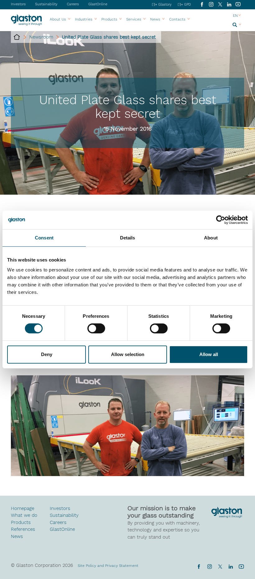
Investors (18, 4)
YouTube (238, 4)
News (17, 536)
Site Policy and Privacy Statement (108, 565)
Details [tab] (127, 237)
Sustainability (46, 4)
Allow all (208, 354)
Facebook (202, 4)
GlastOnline (97, 4)
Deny (46, 354)
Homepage (22, 508)
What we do (24, 515)
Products (109, 19)
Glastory (165, 4)
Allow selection (127, 354)
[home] (17, 37)
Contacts (177, 19)
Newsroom (41, 37)
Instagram (211, 4)
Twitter (220, 566)
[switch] (96, 329)
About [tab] (211, 237)
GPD (187, 4)
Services (133, 19)
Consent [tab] (44, 237)
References (23, 529)
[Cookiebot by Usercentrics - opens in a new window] (220, 220)
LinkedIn (229, 4)
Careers (73, 4)
